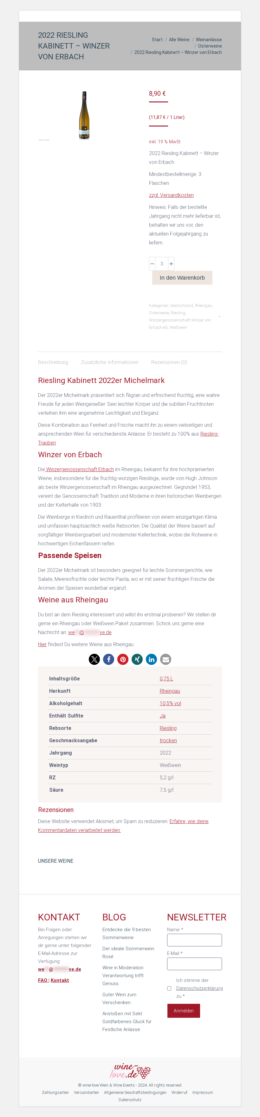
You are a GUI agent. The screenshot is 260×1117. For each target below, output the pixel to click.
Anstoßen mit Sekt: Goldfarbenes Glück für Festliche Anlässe (127, 1021)
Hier (42, 644)
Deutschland (181, 305)
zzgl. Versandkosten (171, 195)
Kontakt (60, 980)
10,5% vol (170, 703)
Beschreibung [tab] (53, 362)
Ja (163, 716)
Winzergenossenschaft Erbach (79, 469)
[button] (94, 659)
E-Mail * (175, 953)
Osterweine (159, 312)
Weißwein (178, 327)
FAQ (43, 980)
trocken (168, 740)
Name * (175, 929)
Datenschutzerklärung (199, 988)
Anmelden (184, 1010)
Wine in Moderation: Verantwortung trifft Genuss (123, 975)
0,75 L (166, 679)
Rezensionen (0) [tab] (169, 362)
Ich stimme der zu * (199, 988)
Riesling (178, 312)
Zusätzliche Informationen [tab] (110, 362)
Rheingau (203, 305)
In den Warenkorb (182, 278)
